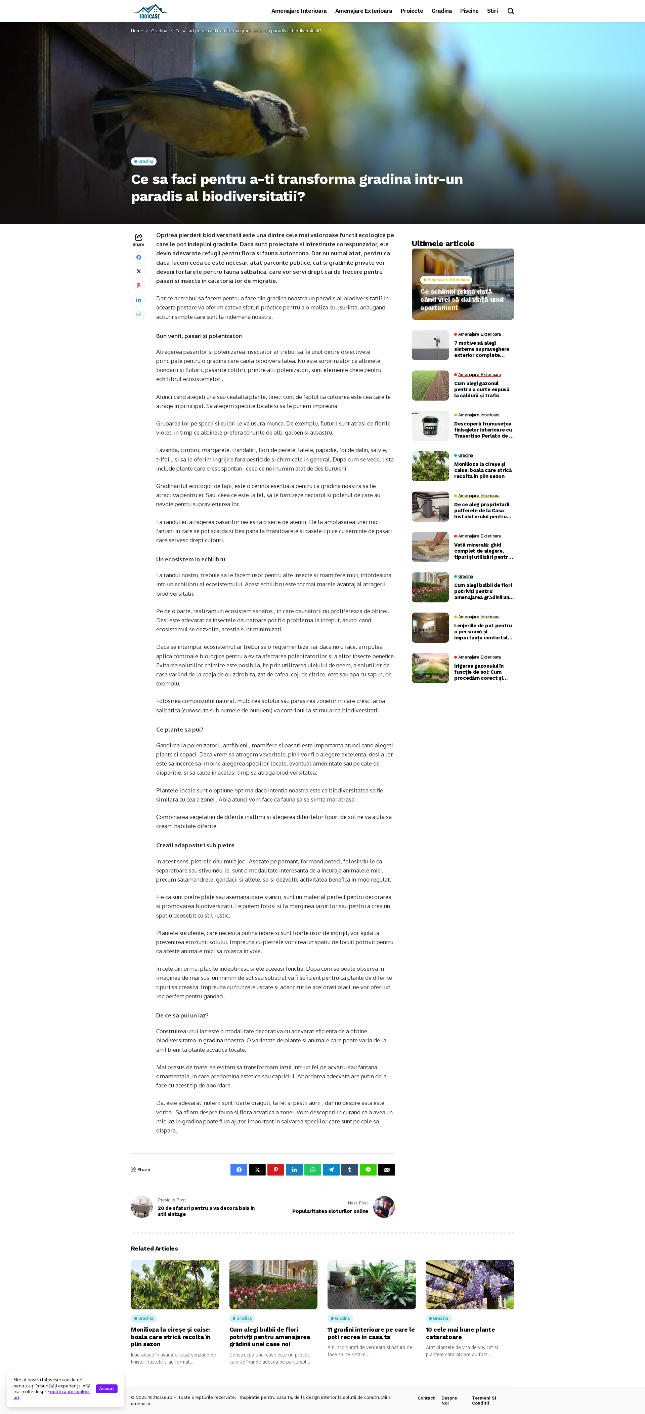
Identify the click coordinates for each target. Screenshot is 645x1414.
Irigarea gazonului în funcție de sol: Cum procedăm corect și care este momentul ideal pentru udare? (479, 672)
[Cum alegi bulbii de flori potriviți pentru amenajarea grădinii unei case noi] (430, 587)
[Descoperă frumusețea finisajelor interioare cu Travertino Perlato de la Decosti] (430, 426)
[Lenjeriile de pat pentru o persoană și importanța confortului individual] (430, 627)
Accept (106, 1388)
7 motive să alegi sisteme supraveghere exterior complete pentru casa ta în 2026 (482, 349)
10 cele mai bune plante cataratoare (460, 1333)
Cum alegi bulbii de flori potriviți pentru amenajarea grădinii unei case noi (483, 592)
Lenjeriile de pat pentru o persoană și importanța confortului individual (483, 632)
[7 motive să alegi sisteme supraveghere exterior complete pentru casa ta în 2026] (430, 345)
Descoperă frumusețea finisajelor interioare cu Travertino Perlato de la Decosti (484, 430)
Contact (426, 1398)
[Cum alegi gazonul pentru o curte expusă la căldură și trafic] (430, 385)
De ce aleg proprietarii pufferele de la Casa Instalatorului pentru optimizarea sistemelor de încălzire (483, 511)
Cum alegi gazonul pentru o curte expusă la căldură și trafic (482, 390)
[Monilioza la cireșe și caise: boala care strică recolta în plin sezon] (430, 466)
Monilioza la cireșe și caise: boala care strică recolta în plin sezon (483, 470)
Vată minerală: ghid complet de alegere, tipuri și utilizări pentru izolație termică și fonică (482, 551)
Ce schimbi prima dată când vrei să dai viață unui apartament (461, 299)
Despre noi (449, 1401)
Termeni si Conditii (484, 1401)
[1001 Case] (149, 11)
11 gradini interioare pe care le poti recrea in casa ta (371, 1333)
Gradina (159, 30)
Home (137, 30)
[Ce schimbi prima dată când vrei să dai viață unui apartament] (463, 284)
